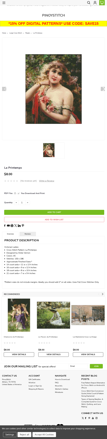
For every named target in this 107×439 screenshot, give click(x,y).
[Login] (95, 3)
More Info (58, 386)
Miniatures (59, 392)
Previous (4, 89)
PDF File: (10, 193)
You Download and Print (33, 193)
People (27, 33)
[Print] (12, 225)
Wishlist (32, 383)
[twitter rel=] (83, 418)
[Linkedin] (19, 225)
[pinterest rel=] (89, 418)
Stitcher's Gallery (61, 389)
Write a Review (46, 180)
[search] (89, 3)
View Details (19, 354)
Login (31, 386)
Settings (9, 434)
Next (103, 89)
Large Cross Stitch (15, 33)
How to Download (62, 379)
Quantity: (8, 202)
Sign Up (39, 386)
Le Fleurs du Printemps (48, 337)
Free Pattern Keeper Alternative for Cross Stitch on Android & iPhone (93, 385)
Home (4, 33)
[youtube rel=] (93, 418)
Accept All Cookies (44, 434)
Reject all (24, 434)
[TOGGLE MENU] (4, 3)
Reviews (28, 234)
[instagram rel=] (96, 418)
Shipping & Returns (36, 389)
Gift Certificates (34, 379)
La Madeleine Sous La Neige (85, 337)
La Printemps (37, 33)
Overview (10, 234)
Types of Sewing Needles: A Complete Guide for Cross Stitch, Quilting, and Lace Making (92, 403)
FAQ (57, 383)
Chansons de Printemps (14, 337)
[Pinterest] (22, 225)
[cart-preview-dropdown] (101, 2)
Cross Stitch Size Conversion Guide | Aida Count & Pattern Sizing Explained (92, 393)
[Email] (8, 225)
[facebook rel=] (86, 418)
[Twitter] (15, 225)
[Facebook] (4, 225)
